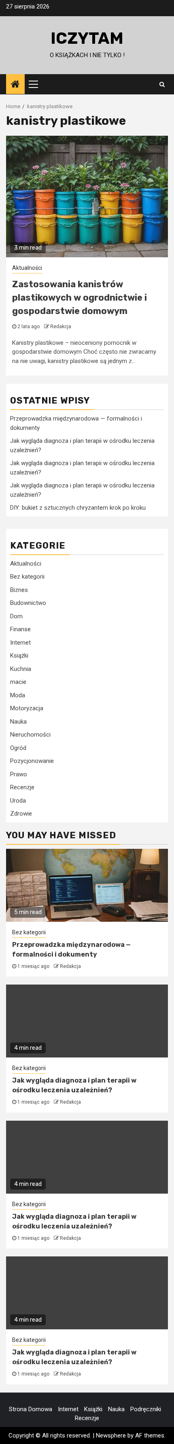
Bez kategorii (27, 576)
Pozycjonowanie (32, 761)
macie (18, 682)
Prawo (18, 774)
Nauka (18, 721)
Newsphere (111, 1435)
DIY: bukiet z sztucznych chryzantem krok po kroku (78, 507)
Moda (17, 695)
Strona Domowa (30, 1409)
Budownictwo (28, 603)
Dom (16, 616)
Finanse (20, 629)
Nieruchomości (30, 734)
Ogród (18, 748)
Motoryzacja (26, 708)
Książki (19, 655)
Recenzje (22, 787)
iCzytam (87, 38)
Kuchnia (20, 669)
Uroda (18, 800)
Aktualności (27, 268)
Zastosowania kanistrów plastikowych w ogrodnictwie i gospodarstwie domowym (79, 297)
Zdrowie (21, 813)
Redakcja (60, 326)
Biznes (19, 590)
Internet (20, 642)
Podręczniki (145, 1409)
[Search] (162, 84)
